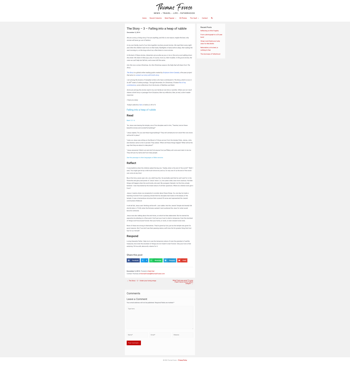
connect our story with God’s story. (147, 75)
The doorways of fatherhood (210, 54)
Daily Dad (151, 271)
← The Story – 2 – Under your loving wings (141, 280)
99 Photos (183, 18)
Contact (205, 18)
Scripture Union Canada (171, 72)
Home (144, 18)
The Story (130, 72)
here (141, 105)
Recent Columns (156, 18)
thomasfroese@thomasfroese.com (152, 274)
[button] (175, 18)
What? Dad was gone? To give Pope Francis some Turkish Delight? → (183, 282)
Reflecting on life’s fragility (210, 31)
